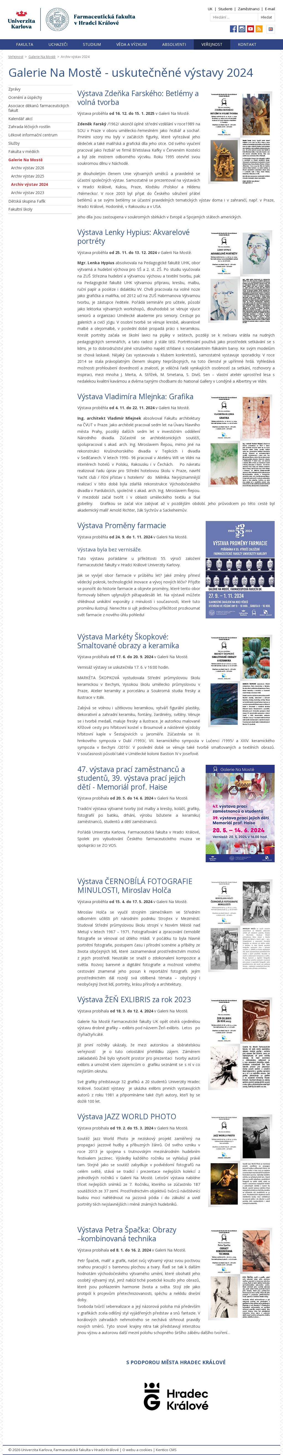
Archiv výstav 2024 (29, 184)
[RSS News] (259, 28)
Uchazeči (58, 44)
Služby (14, 143)
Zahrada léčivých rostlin (29, 126)
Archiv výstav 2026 (27, 167)
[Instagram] (242, 28)
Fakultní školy (20, 209)
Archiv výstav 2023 (27, 192)
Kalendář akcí (20, 118)
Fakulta (24, 44)
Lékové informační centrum (32, 134)
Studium (92, 44)
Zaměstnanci (249, 8)
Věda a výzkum (131, 44)
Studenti (225, 8)
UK (210, 8)
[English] (270, 29)
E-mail (270, 8)
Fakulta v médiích (23, 151)
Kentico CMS (166, 1449)
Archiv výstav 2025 (27, 176)
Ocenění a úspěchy (25, 97)
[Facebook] (233, 28)
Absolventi (174, 44)
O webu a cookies (137, 1449)
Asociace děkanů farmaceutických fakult (38, 108)
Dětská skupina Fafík (26, 201)
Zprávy (14, 89)
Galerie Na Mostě (42, 56)
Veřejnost (211, 44)
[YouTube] (250, 28)
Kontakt (247, 44)
